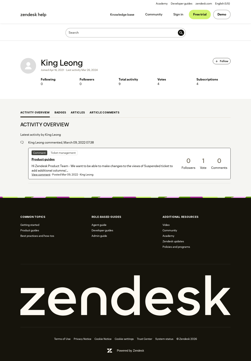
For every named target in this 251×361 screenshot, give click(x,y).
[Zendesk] (125, 295)
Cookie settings (124, 338)
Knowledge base (122, 15)
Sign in (178, 14)
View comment (41, 174)
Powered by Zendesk (130, 350)
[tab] (35, 112)
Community (153, 14)
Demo (221, 14)
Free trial (199, 14)
